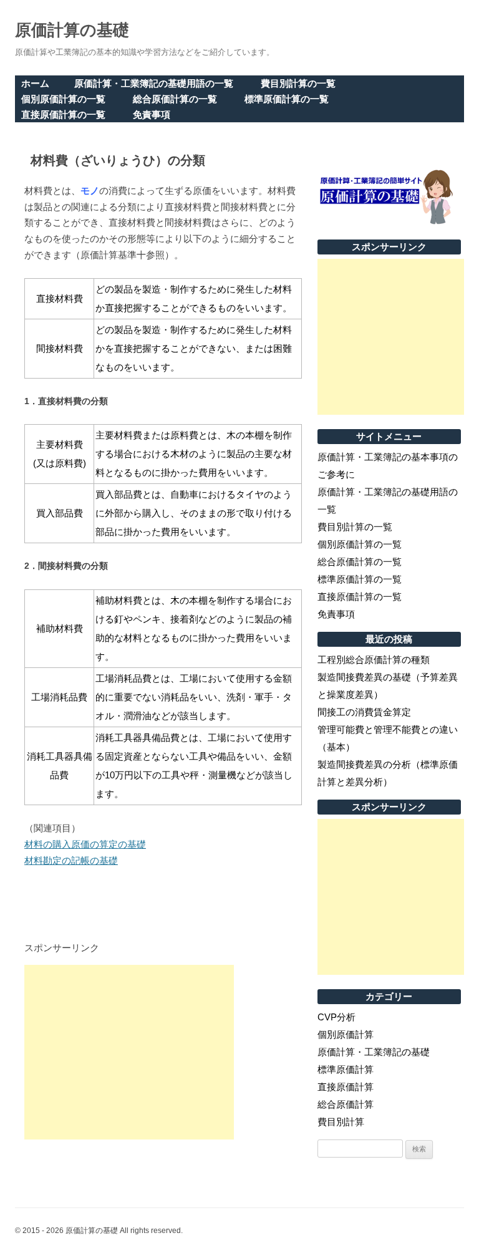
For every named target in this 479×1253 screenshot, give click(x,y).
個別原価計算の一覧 (63, 99)
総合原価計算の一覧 (175, 99)
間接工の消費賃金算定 (364, 712)
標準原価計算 (345, 1069)
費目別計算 (340, 1121)
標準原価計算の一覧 (286, 99)
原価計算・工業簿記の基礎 (373, 1052)
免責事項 (151, 114)
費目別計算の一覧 (298, 83)
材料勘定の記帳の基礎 (71, 860)
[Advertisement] (129, 1052)
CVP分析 (336, 1017)
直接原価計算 (345, 1086)
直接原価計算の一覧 (63, 114)
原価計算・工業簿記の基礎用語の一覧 (153, 83)
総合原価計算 (345, 1104)
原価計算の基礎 (72, 30)
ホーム (35, 83)
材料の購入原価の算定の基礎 (85, 844)
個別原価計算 (345, 1034)
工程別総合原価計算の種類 (373, 659)
